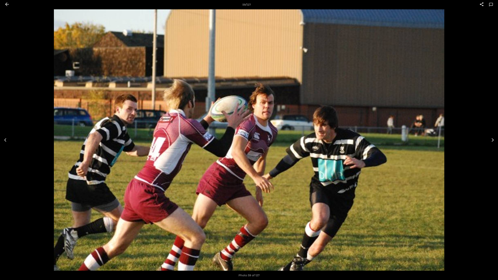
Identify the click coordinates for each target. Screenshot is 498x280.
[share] (481, 4)
